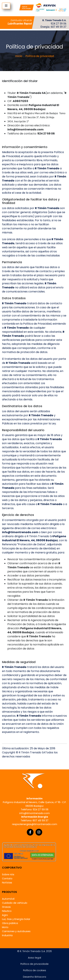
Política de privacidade (34, 964)
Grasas (6, 907)
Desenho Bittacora (34, 976)
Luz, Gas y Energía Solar (16, 919)
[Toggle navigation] (6, 6)
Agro (5, 915)
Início (18, 56)
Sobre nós (8, 874)
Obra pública (10, 923)
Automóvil (8, 899)
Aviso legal (34, 957)
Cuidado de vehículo (14, 903)
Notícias (7, 882)
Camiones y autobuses (16, 931)
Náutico (7, 911)
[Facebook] (30, 832)
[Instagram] (39, 832)
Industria (7, 935)
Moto (5, 927)
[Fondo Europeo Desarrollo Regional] (29, 852)
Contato (7, 878)
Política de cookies (34, 970)
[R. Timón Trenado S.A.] (43, 7)
